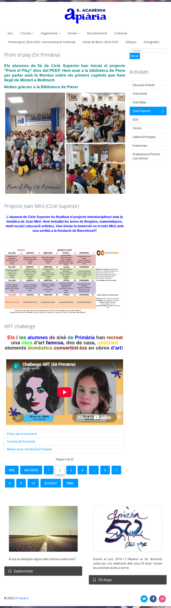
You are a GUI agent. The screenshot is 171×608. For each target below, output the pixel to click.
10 (33, 483)
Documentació (97, 33)
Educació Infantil (143, 85)
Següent (50, 483)
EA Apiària (21, 598)
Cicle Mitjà (139, 102)
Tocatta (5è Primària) (21, 441)
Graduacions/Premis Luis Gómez (146, 156)
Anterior (31, 470)
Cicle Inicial (140, 93)
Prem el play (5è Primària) (32, 54)
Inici (10, 33)
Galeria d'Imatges (144, 137)
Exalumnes (140, 145)
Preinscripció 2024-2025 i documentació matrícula (41, 42)
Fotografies (151, 42)
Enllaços (131, 42)
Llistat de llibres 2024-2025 (100, 42)
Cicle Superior (142, 111)
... (94, 470)
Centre (137, 128)
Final (70, 483)
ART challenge (19, 326)
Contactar (120, 33)
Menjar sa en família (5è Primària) (29, 449)
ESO (135, 119)
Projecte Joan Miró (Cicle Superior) (41, 205)
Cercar (134, 56)
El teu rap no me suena (22, 434)
